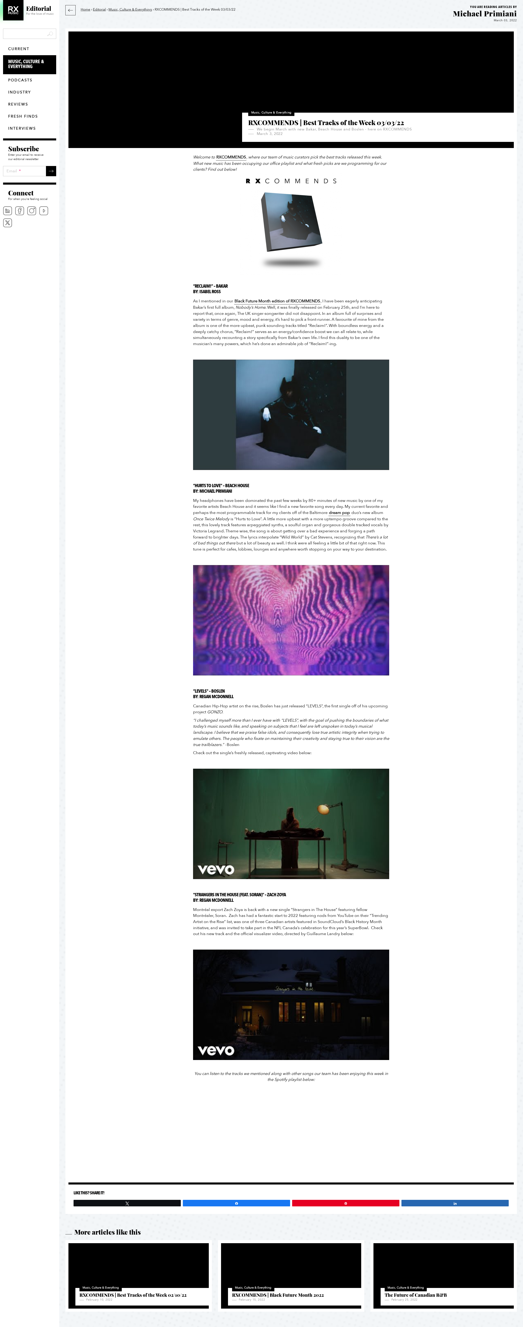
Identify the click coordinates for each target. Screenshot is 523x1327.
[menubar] (29, 216)
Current (18, 49)
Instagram (31, 210)
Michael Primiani (485, 13)
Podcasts (20, 80)
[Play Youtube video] (291, 415)
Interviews (22, 128)
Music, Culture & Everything (26, 64)
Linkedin (7, 210)
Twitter (7, 222)
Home (85, 9)
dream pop (339, 512)
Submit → (51, 171)
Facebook (19, 210)
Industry (19, 92)
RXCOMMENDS (231, 157)
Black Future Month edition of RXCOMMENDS (277, 301)
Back (70, 10)
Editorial (99, 9)
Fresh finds (23, 116)
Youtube (43, 210)
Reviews (18, 104)
